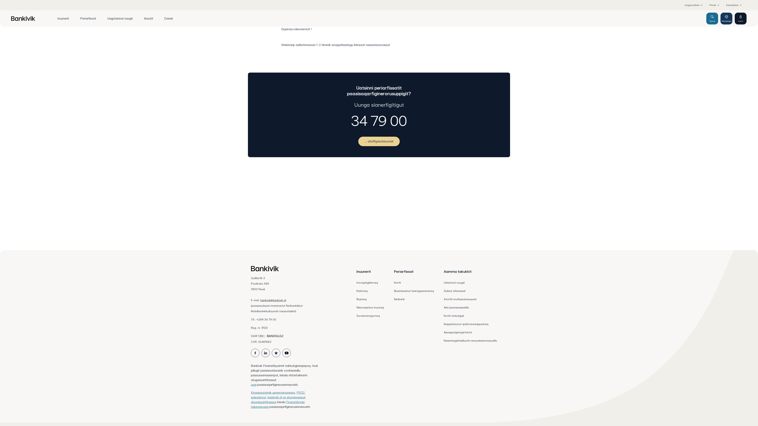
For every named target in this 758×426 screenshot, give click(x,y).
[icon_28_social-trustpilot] (276, 353)
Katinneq (362, 290)
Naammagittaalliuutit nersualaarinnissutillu (470, 340)
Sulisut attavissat (454, 290)
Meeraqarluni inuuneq (370, 307)
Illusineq (361, 299)
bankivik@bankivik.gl (273, 300)
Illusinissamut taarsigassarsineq (414, 290)
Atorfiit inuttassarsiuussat (460, 299)
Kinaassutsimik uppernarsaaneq (273, 392)
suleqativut (258, 397)
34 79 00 (379, 121)
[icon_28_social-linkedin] (265, 353)
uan (253, 385)
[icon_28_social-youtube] (286, 353)
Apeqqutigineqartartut (458, 332)
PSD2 (300, 392)
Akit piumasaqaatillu (456, 307)
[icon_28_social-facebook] (255, 353)
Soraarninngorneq (368, 315)
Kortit (397, 282)
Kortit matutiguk (454, 315)
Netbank (399, 299)
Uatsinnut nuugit (454, 282)
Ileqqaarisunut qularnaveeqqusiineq (466, 324)
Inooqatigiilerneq (367, 282)
